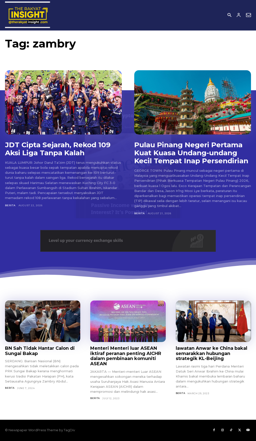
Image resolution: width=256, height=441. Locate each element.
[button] (229, 15)
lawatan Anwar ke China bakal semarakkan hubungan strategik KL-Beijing (211, 353)
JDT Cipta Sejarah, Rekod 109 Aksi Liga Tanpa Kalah (57, 148)
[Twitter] (239, 430)
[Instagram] (223, 430)
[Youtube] (248, 430)
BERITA (10, 205)
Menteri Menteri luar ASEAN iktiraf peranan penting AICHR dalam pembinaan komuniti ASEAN (125, 356)
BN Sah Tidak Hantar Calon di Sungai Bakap (40, 351)
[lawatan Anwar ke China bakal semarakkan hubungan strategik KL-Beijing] (213, 321)
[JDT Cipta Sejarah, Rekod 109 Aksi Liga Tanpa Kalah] (63, 102)
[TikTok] (231, 430)
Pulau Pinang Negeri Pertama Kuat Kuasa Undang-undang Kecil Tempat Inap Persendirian (191, 152)
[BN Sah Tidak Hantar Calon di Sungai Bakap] (42, 321)
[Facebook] (214, 430)
